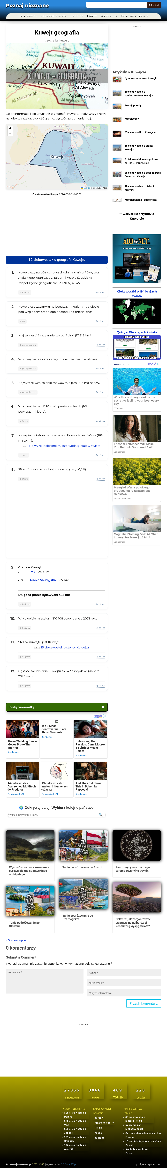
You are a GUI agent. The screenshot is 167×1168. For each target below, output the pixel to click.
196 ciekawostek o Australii (75, 1147)
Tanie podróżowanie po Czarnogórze (77, 917)
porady (99, 1118)
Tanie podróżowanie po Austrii (82, 867)
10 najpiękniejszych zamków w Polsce (143, 1143)
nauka (98, 1133)
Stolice (77, 16)
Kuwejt (64, 40)
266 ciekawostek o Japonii (75, 1131)
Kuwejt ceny (132, 118)
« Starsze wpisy (16, 940)
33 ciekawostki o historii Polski (135, 1119)
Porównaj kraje (134, 16)
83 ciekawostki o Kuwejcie (140, 132)
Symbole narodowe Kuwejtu (141, 78)
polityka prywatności (148, 1164)
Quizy (92, 16)
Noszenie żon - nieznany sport (134, 1127)
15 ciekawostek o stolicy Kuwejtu (65, 647)
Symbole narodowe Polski (136, 1151)
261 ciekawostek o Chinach (75, 1139)
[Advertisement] (57, 226)
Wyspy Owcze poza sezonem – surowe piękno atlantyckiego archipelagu (29, 871)
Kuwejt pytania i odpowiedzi (141, 199)
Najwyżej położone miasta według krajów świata (65, 446)
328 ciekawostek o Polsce (75, 1115)
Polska (99, 1127)
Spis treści (28, 16)
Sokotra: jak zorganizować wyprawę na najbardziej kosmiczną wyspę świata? (133, 922)
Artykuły (109, 16)
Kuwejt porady (133, 105)
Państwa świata (53, 16)
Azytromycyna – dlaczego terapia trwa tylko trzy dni (133, 869)
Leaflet (86, 187)
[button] (10, 128)
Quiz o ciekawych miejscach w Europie (143, 1135)
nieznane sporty (104, 1122)
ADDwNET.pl (68, 1164)
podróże (99, 1138)
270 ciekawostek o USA (75, 1123)
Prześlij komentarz (144, 1003)
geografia (51, 40)
